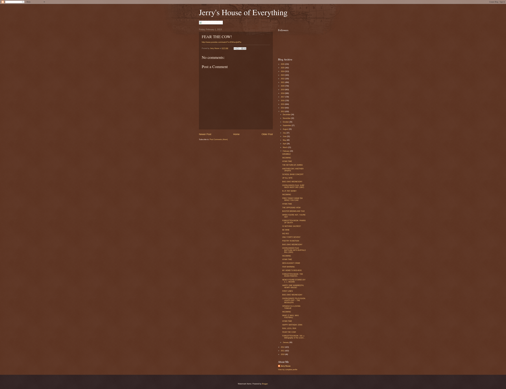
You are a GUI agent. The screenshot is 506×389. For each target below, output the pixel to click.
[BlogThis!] (237, 48)
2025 (283, 68)
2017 (283, 97)
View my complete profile (287, 370)
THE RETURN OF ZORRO (292, 165)
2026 (283, 64)
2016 (283, 101)
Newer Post (205, 134)
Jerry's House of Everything (243, 12)
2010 (283, 354)
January (286, 342)
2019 (283, 90)
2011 (283, 351)
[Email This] (235, 48)
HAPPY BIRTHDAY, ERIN (292, 325)
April (285, 144)
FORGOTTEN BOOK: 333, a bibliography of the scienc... (293, 337)
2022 (283, 79)
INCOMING (286, 158)
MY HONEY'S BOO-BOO (292, 270)
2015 (283, 104)
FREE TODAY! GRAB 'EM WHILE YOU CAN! (292, 199)
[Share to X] (240, 48)
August (286, 129)
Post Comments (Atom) (219, 139)
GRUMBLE (286, 154)
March (285, 147)
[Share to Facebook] (242, 48)
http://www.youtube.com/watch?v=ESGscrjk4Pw (221, 42)
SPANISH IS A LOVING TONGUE (291, 307)
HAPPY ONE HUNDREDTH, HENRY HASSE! (293, 286)
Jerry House (285, 366)
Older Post (267, 134)
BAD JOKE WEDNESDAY (292, 182)
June (285, 136)
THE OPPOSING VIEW (291, 208)
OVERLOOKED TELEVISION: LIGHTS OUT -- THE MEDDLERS (294, 300)
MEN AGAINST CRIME (291, 263)
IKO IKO (285, 234)
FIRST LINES (287, 291)
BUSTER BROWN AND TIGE (293, 211)
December (287, 115)
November (287, 118)
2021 (283, 82)
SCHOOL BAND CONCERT (292, 174)
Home (236, 134)
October (286, 122)
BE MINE (286, 230)
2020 (283, 86)
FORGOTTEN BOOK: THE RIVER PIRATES (292, 275)
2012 (283, 347)
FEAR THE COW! (289, 332)
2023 (283, 75)
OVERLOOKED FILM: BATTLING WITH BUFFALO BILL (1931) (294, 250)
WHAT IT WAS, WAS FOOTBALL (290, 316)
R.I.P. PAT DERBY (289, 191)
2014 (283, 108)
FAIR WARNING (288, 267)
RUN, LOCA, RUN (289, 328)
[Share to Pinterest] (245, 48)
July (284, 133)
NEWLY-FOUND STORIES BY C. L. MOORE (294, 281)
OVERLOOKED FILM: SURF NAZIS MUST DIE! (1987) (293, 186)
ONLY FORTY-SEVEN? (291, 237)
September (287, 125)
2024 (283, 71)
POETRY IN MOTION (290, 241)
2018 (283, 93)
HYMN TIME (287, 161)
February (286, 151)
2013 (283, 111)
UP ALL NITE (287, 178)
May (285, 140)
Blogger (265, 384)
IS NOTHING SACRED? (291, 226)
